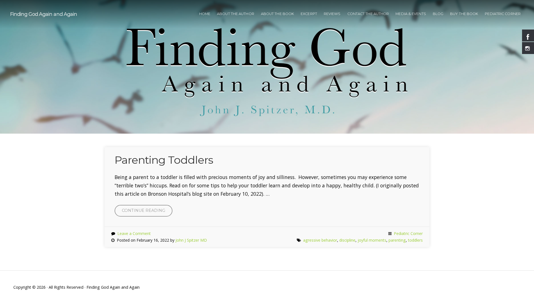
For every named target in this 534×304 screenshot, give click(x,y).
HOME (204, 14)
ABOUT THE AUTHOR (235, 14)
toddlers (415, 240)
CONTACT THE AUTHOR (368, 14)
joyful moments (372, 240)
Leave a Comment (134, 233)
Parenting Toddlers (164, 159)
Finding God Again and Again (43, 14)
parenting (397, 240)
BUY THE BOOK (464, 14)
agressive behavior (320, 240)
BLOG (438, 14)
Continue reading (147, 212)
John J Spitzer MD (191, 240)
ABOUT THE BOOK (277, 14)
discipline (347, 240)
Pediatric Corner (503, 14)
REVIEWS (332, 14)
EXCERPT (309, 14)
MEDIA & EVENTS (410, 14)
